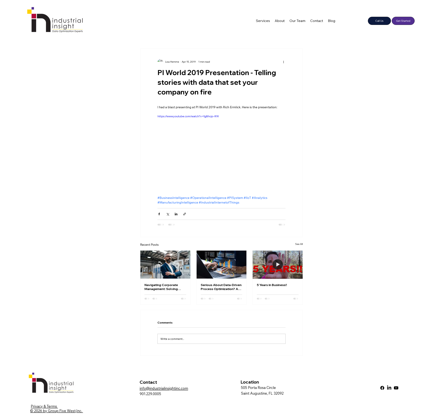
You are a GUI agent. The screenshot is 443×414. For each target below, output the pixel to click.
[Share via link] (184, 214)
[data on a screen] (222, 265)
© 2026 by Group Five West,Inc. (56, 410)
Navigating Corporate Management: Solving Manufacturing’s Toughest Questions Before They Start (164, 287)
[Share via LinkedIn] (176, 214)
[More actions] (283, 62)
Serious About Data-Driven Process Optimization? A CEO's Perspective (221, 287)
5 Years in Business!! (272, 285)
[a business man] (165, 265)
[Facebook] (382, 387)
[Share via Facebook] (159, 214)
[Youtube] (396, 387)
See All (299, 244)
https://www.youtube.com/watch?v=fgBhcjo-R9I (188, 116)
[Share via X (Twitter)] (167, 214)
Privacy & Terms (44, 406)
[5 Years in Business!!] (278, 265)
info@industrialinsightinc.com (164, 388)
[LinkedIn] (389, 387)
